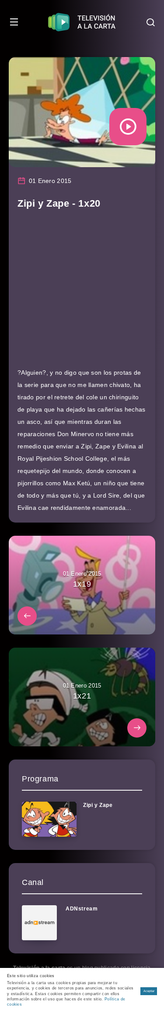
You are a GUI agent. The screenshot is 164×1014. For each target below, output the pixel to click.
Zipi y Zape (98, 805)
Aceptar (148, 991)
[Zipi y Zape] (49, 819)
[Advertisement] (82, 292)
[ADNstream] (39, 922)
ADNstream (82, 909)
